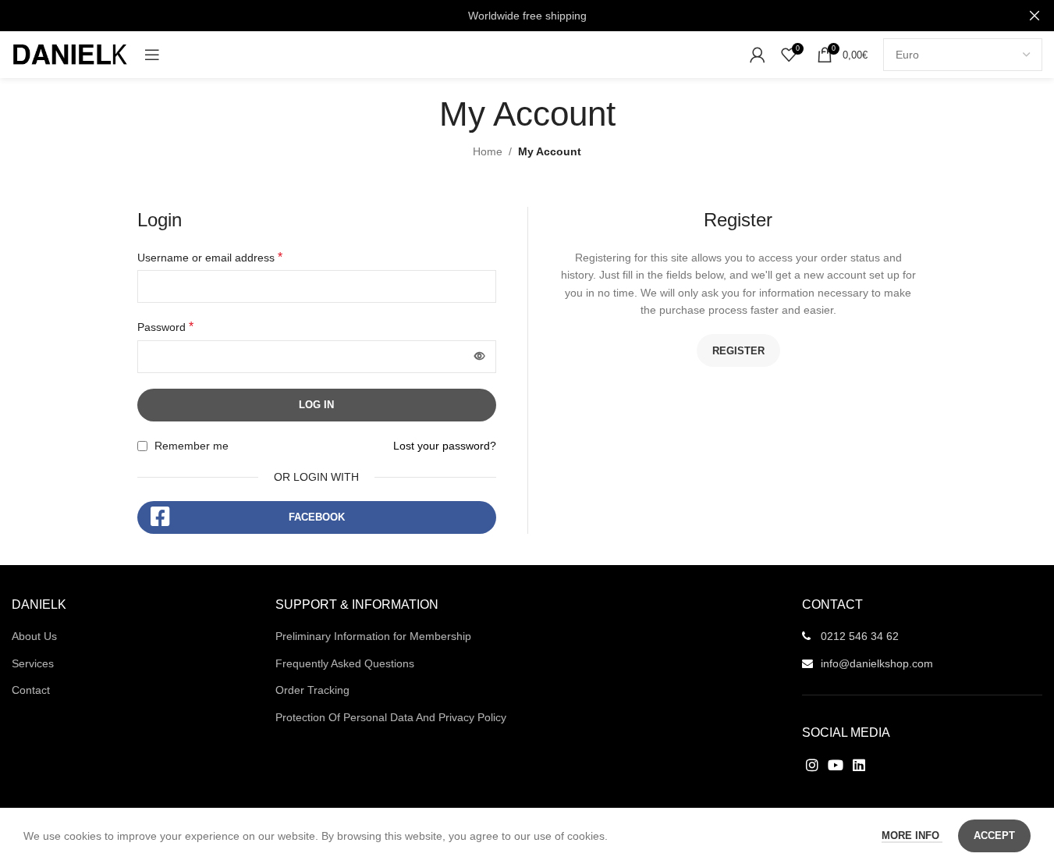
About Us (34, 636)
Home (487, 151)
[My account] (757, 54)
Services (33, 663)
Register (738, 351)
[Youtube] (835, 764)
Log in (316, 405)
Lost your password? (444, 445)
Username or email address (209, 257)
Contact (31, 690)
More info (912, 835)
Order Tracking (312, 690)
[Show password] (479, 356)
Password (165, 326)
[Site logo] (70, 54)
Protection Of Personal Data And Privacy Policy (390, 717)
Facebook (317, 517)
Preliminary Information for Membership (373, 636)
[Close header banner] (1034, 15)
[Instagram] (812, 764)
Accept (994, 835)
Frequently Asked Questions (344, 663)
